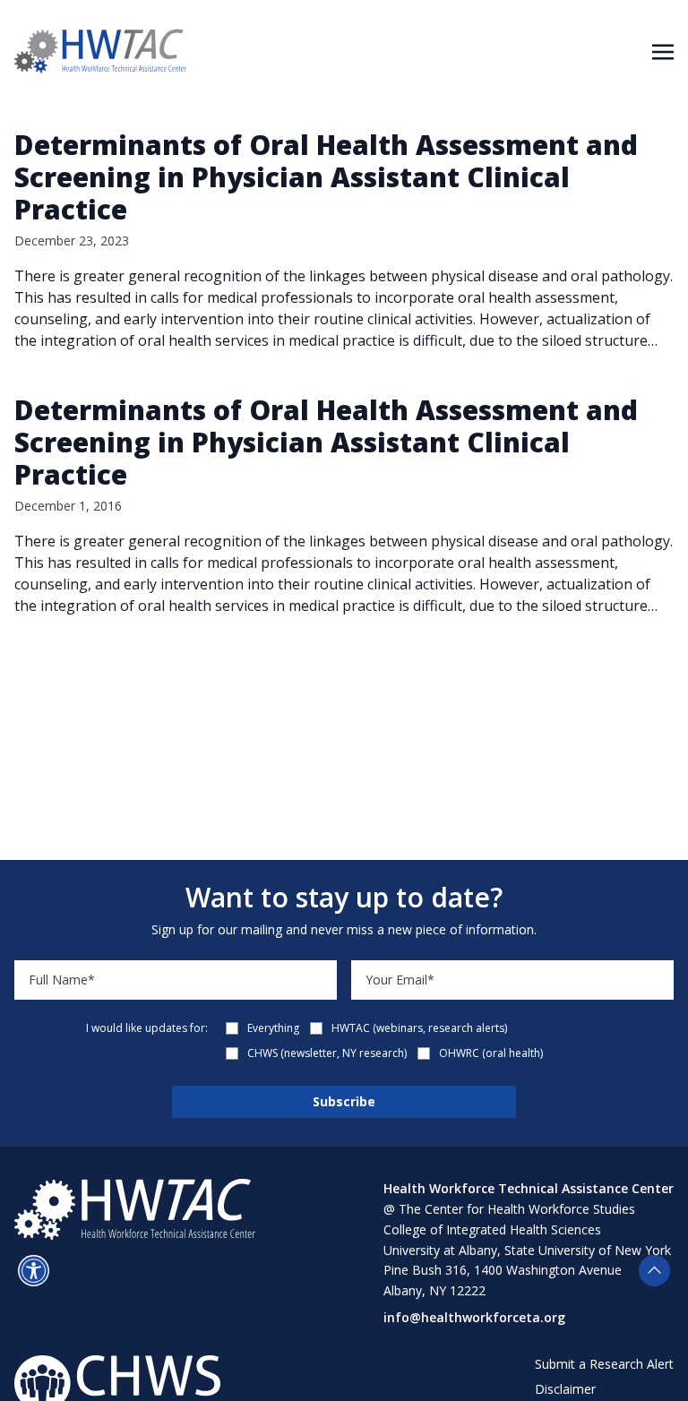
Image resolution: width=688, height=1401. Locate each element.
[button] (33, 1270)
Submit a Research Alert (604, 1363)
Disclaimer (565, 1388)
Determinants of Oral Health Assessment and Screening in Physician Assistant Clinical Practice (326, 177)
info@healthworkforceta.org (474, 1317)
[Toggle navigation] (663, 50)
